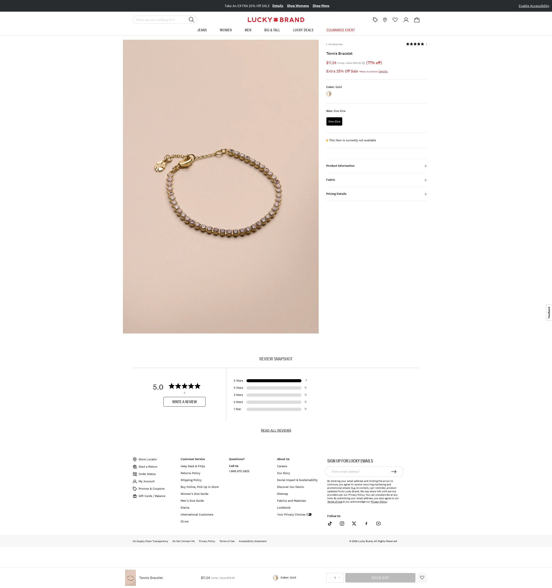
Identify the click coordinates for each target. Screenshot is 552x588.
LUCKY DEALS (303, 30)
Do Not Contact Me (183, 541)
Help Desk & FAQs (193, 466)
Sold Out (380, 577)
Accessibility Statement (253, 541)
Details (277, 5)
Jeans (202, 30)
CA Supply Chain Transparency (150, 541)
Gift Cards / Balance (152, 496)
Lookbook (283, 507)
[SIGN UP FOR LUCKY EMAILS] (394, 471)
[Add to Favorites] (422, 578)
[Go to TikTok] (329, 523)
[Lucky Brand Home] (276, 19)
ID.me (184, 521)
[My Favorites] (395, 19)
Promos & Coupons (152, 489)
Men (248, 30)
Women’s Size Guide (194, 494)
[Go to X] (354, 523)
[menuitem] (202, 31)
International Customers (197, 514)
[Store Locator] (384, 19)
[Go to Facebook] (366, 523)
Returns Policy (190, 473)
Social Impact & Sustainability (297, 480)
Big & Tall (272, 30)
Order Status (147, 474)
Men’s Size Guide (192, 501)
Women (226, 30)
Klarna (185, 507)
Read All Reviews (276, 430)
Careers (282, 466)
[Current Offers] (375, 19)
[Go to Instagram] (342, 523)
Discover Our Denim (290, 487)
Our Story (283, 473)
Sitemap (282, 494)
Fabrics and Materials (291, 501)
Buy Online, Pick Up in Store (200, 487)
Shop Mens (321, 5)
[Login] (406, 19)
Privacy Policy (379, 501)
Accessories (335, 44)
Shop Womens (298, 5)
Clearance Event (340, 30)
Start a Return (148, 467)
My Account (147, 481)
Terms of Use (334, 501)
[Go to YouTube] (378, 523)
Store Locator (148, 459)
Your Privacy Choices (291, 514)
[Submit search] (191, 20)
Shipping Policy (191, 480)
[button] (416, 19)
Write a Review (184, 401)
